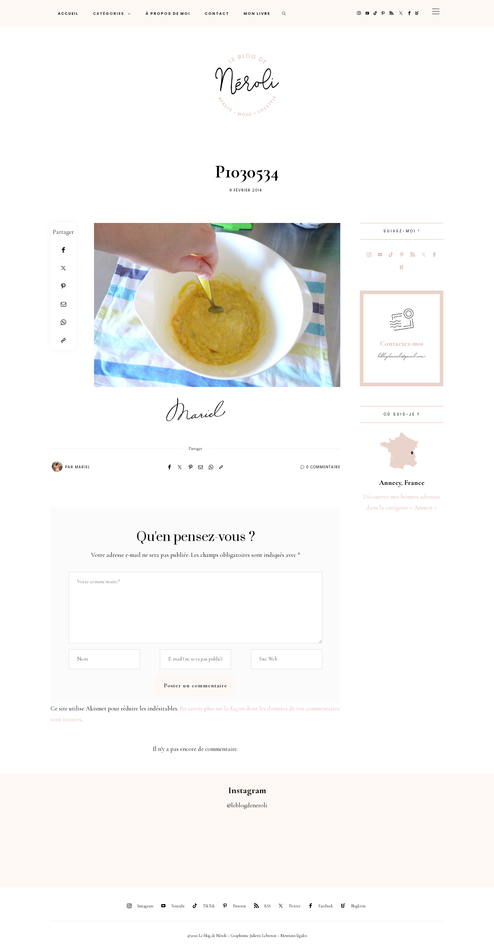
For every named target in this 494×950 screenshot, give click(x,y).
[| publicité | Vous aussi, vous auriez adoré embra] (340, 844)
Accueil (68, 13)
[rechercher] (284, 13)
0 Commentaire (323, 467)
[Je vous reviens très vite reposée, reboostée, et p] (216, 844)
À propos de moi (168, 13)
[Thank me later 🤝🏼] (463, 844)
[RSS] (391, 13)
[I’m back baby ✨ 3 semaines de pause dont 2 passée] (155, 844)
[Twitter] (401, 13)
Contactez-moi (401, 343)
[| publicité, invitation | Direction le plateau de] (93, 844)
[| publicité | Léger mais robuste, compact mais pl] (278, 844)
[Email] (63, 304)
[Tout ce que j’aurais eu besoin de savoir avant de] (402, 844)
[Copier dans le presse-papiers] (63, 340)
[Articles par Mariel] (57, 466)
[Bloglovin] (417, 13)
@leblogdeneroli (247, 805)
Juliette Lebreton (263, 935)
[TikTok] (375, 13)
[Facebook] (409, 13)
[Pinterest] (383, 13)
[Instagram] (359, 13)
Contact (217, 13)
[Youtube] (367, 13)
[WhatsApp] (63, 322)
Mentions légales (294, 935)
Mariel (82, 467)
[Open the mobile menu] (435, 13)
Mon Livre (257, 13)
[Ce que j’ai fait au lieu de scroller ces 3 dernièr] (31, 844)
